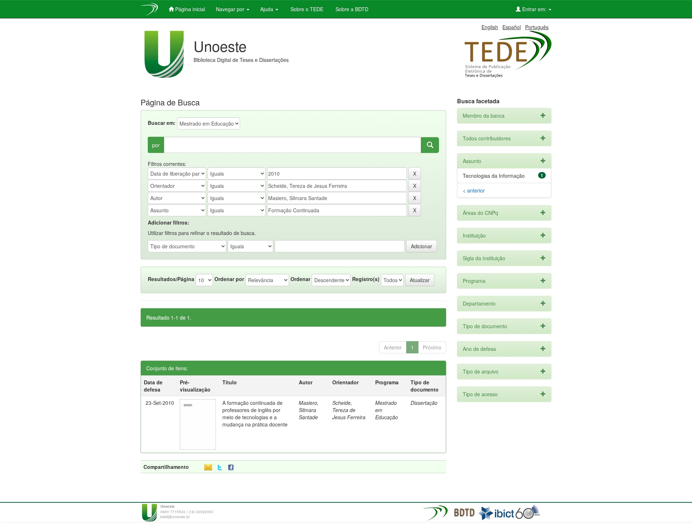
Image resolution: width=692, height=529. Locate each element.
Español (511, 27)
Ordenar (300, 278)
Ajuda (267, 9)
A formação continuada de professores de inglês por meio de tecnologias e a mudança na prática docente (255, 413)
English (490, 27)
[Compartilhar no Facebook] (232, 467)
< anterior (474, 190)
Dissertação (424, 402)
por (156, 145)
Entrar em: (534, 9)
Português (537, 27)
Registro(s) (366, 278)
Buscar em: (162, 122)
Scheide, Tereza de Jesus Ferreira (348, 410)
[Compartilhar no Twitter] (219, 467)
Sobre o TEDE (306, 9)
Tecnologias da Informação (494, 175)
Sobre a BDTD (351, 9)
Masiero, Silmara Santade (309, 410)
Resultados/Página (171, 278)
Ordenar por (229, 278)
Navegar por (231, 9)
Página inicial (189, 9)
